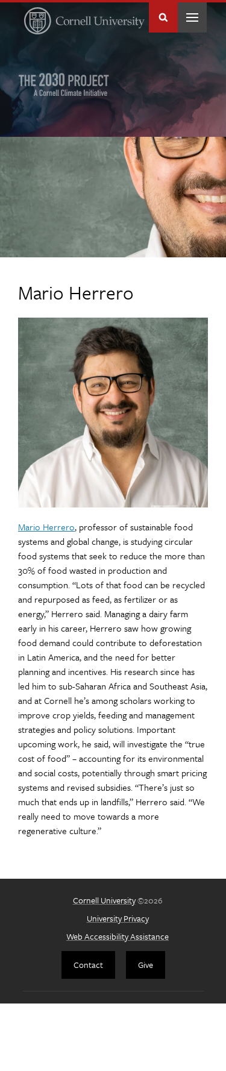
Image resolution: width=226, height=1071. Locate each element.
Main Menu (192, 17)
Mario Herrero (46, 526)
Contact (88, 964)
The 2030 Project (64, 84)
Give (145, 964)
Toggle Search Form (163, 17)
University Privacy (118, 918)
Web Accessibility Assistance (117, 936)
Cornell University (104, 900)
